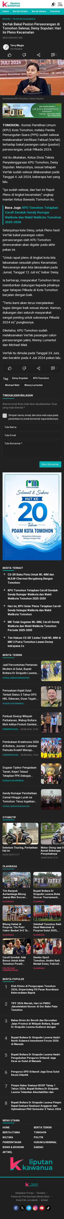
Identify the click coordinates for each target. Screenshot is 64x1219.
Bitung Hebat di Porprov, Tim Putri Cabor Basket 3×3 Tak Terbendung (16, 929)
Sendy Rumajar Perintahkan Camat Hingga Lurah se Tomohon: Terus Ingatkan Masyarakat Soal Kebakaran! (20, 799)
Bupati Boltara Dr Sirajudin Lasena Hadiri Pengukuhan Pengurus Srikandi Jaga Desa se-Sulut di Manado (35, 1058)
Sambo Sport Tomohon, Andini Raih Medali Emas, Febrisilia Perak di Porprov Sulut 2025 (47, 964)
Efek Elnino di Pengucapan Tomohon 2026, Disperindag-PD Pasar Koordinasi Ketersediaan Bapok (35, 989)
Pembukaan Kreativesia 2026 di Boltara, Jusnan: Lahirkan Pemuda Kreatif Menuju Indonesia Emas (21, 748)
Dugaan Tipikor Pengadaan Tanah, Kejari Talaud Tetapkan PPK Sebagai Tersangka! (20, 773)
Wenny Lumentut (33, 385)
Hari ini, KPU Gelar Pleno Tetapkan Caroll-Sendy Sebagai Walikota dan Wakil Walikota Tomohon (34, 610)
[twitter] (22, 1207)
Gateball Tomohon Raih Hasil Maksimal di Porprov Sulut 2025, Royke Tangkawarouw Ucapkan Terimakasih (47, 930)
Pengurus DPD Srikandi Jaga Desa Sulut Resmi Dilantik (35, 1073)
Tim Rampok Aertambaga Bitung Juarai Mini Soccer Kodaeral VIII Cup (14, 895)
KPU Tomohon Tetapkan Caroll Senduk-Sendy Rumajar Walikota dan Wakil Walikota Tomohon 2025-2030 (33, 594)
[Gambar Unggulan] (32, 77)
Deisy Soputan (20, 378)
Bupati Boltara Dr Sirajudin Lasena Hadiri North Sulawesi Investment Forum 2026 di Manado (35, 1041)
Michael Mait (12, 385)
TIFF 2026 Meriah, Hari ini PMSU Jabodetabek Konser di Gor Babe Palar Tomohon (34, 1006)
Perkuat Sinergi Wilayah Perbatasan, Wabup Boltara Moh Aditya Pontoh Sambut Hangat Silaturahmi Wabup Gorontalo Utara (20, 724)
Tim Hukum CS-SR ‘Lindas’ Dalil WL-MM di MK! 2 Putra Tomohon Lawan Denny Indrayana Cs (34, 642)
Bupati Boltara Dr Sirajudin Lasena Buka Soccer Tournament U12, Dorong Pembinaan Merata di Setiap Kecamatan (46, 898)
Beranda (6, 19)
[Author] (6, 47)
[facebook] (15, 1207)
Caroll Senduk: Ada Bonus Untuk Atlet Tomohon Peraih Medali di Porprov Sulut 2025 (17, 964)
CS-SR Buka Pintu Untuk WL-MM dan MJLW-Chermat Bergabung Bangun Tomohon (31, 578)
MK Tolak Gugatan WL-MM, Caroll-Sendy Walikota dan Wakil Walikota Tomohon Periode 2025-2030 (33, 626)
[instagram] (35, 1207)
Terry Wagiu (17, 45)
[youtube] (41, 1207)
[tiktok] (48, 1207)
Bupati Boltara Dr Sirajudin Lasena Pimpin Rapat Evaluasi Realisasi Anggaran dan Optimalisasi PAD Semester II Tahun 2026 (36, 1106)
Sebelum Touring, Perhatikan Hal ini (20, 849)
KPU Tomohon (41, 378)
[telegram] (28, 1207)
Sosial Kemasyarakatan (24, 19)
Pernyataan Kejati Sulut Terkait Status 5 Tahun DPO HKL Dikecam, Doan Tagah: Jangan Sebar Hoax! (20, 696)
